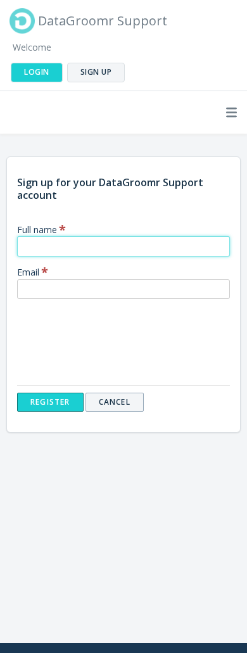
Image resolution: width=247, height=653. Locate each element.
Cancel (114, 401)
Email (28, 272)
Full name (37, 230)
